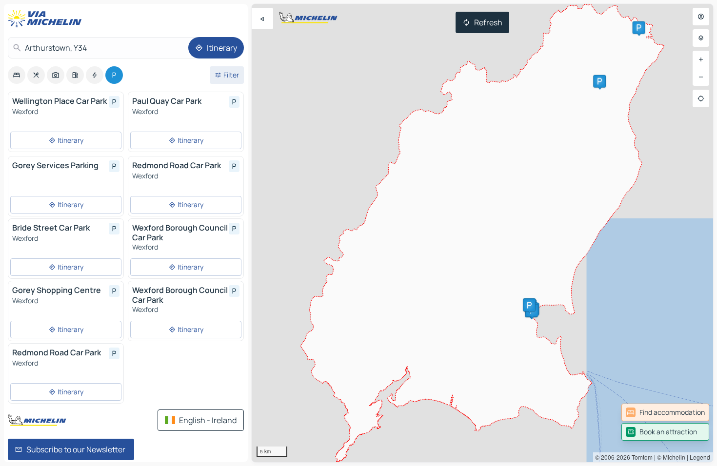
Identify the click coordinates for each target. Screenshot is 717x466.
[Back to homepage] (47, 18)
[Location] (701, 98)
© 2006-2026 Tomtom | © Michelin (640, 457)
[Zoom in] (701, 59)
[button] (639, 27)
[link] (665, 412)
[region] (482, 233)
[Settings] (701, 38)
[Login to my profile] (701, 16)
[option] (16, 75)
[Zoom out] (701, 77)
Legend (700, 457)
